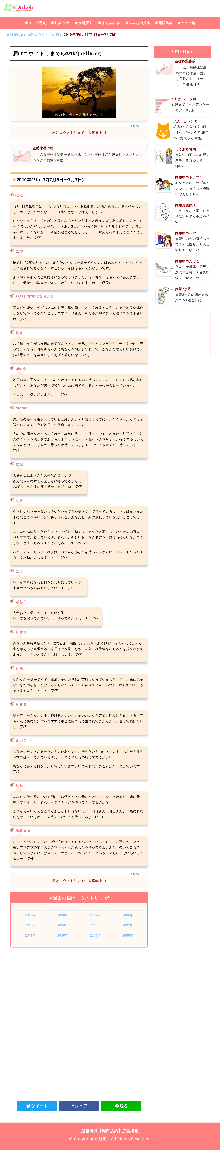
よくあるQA (111, 22)
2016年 (127, 915)
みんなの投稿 (139, 22)
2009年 (95, 935)
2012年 (127, 925)
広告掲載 (130, 1131)
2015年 (30, 925)
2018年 (62, 915)
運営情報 (89, 1131)
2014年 (62, 925)
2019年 (30, 915)
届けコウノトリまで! (43, 34)
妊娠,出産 (62, 22)
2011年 (30, 935)
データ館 (188, 22)
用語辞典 (166, 22)
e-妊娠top (15, 34)
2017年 (95, 915)
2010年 (62, 935)
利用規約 (110, 1131)
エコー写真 (37, 22)
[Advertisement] (79, 978)
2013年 (95, 925)
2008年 (127, 935)
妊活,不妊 (85, 22)
